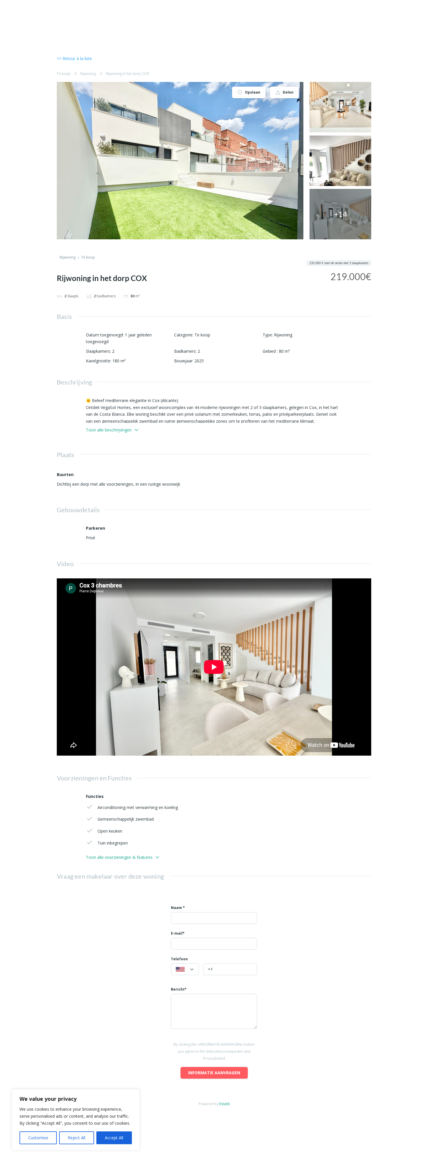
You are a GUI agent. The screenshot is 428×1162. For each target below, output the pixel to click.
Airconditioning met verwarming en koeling (138, 807)
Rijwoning (88, 73)
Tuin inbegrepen (113, 843)
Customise (38, 1137)
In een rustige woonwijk (157, 484)
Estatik (224, 1103)
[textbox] (185, 969)
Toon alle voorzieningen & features (119, 857)
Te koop (63, 73)
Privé (90, 537)
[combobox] (185, 969)
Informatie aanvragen (214, 1072)
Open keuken (110, 831)
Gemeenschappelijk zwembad (126, 819)
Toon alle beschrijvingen (109, 429)
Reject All (76, 1137)
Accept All (114, 1137)
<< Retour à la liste (74, 58)
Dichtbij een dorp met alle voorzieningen (95, 484)
